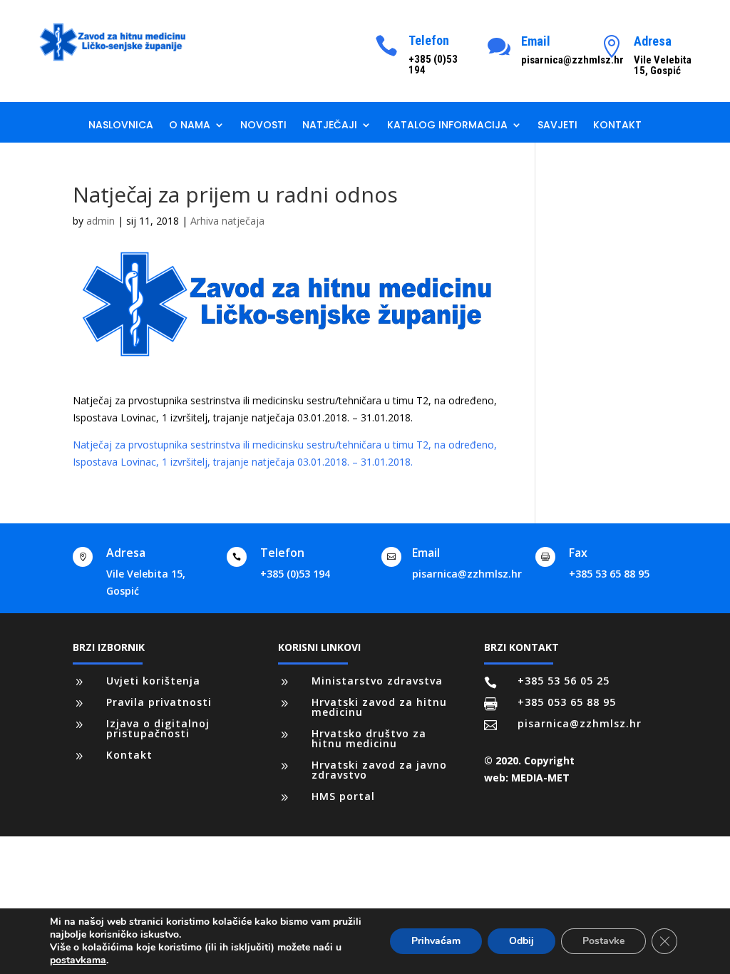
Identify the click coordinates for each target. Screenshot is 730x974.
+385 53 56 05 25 (564, 680)
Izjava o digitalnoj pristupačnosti (158, 728)
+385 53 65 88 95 (609, 573)
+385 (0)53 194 (295, 573)
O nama (189, 126)
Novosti (263, 126)
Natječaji (329, 126)
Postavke (603, 941)
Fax (578, 552)
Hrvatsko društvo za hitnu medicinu (369, 738)
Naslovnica (120, 126)
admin (100, 220)
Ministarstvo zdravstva (377, 680)
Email (535, 41)
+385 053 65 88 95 (567, 702)
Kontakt (617, 126)
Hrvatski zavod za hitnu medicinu (379, 707)
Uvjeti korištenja (153, 680)
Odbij (521, 941)
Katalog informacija (447, 126)
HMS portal (343, 796)
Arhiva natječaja (227, 220)
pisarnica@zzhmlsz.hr (467, 573)
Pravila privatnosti (159, 702)
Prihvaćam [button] (436, 941)
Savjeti (557, 126)
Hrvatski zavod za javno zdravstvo (379, 769)
